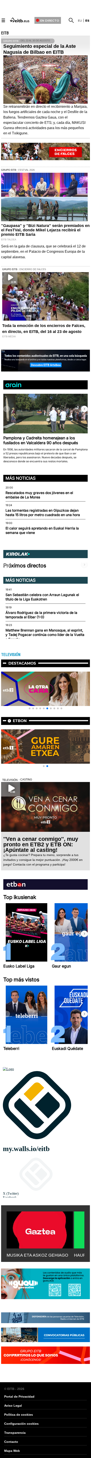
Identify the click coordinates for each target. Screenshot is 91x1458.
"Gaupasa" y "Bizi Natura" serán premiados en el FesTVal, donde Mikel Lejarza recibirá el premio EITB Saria (45, 230)
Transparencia (15, 1432)
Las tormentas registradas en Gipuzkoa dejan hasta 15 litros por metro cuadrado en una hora (43, 512)
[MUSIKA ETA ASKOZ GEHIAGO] (40, 1229)
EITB (5, 33)
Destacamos (22, 663)
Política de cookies (18, 1414)
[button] (84, 409)
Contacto (11, 1441)
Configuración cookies (21, 1423)
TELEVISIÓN (10, 654)
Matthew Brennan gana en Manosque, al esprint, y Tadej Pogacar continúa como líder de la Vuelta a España (45, 634)
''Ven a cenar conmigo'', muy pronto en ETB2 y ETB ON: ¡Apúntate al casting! (40, 844)
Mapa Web (12, 1450)
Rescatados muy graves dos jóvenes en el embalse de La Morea (39, 495)
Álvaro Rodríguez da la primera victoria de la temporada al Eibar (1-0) (41, 615)
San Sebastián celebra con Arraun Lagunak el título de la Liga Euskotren (42, 597)
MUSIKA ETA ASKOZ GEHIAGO (37, 1255)
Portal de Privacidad (19, 1396)
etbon (20, 721)
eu (80, 20)
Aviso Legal (13, 1405)
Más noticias (21, 478)
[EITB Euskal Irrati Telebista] (20, 19)
